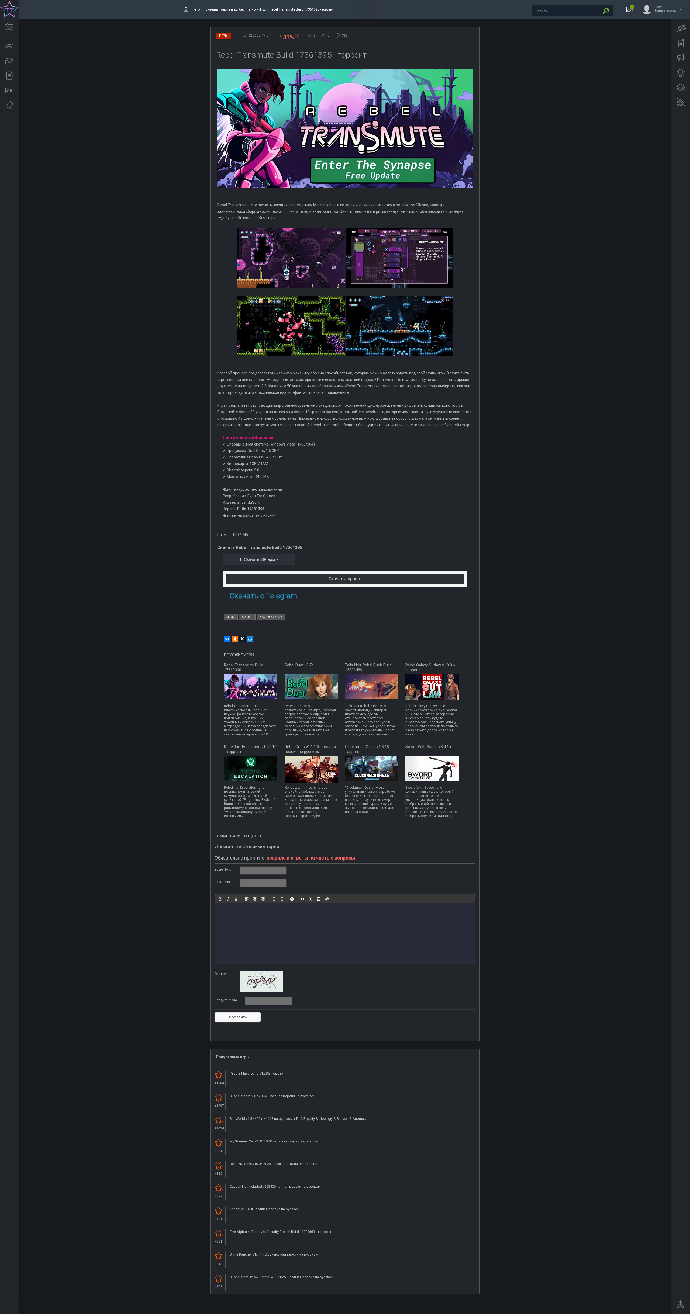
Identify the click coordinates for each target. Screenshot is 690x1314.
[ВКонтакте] (227, 639)
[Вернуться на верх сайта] (680, 1306)
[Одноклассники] (235, 639)
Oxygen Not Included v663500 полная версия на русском (275, 1186)
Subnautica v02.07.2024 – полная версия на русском (272, 1096)
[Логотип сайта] (9, 9)
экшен (247, 617)
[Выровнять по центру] (255, 899)
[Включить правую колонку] (680, 87)
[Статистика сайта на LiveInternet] (664, 1309)
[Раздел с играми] (9, 46)
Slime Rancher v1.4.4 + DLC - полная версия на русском (274, 1254)
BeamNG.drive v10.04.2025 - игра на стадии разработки (274, 1164)
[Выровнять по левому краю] (247, 899)
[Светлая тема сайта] (680, 72)
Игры (262, 9)
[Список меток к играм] (9, 61)
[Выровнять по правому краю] (263, 899)
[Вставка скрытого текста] (327, 899)
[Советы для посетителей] (680, 58)
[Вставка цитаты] (302, 899)
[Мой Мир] (250, 639)
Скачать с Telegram (263, 595)
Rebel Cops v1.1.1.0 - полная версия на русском (310, 749)
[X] (242, 639)
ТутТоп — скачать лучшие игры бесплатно (223, 9)
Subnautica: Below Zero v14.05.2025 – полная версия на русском (282, 1277)
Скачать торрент (345, 578)
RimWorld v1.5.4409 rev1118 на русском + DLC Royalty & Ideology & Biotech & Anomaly (298, 1119)
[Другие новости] (9, 75)
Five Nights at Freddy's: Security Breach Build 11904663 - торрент (281, 1232)
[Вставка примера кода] (310, 899)
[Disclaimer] (9, 105)
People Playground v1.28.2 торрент (257, 1073)
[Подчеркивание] (236, 899)
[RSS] (680, 102)
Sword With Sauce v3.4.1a (428, 746)
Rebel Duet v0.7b (299, 665)
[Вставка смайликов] (292, 899)
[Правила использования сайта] (680, 43)
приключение (271, 617)
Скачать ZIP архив (261, 559)
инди (231, 617)
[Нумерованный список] (281, 899)
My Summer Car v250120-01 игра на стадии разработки (274, 1141)
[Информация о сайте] (9, 90)
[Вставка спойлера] (319, 899)
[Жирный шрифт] (220, 899)
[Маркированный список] (273, 899)
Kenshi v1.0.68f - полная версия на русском (265, 1209)
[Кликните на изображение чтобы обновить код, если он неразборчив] (261, 991)
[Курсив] (228, 899)
